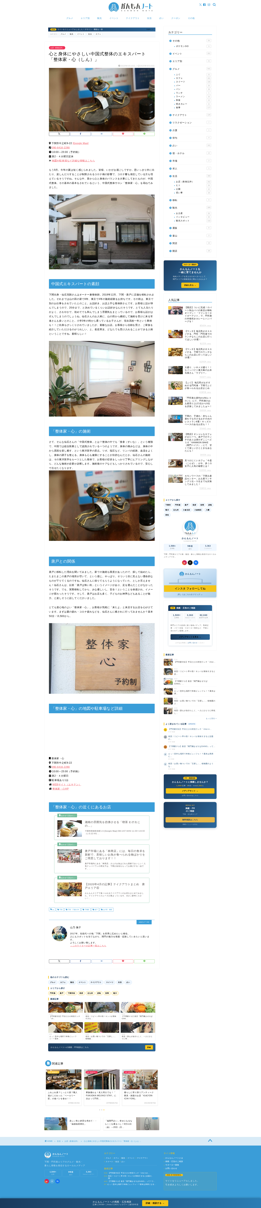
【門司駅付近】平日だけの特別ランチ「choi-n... (189, 729)
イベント (113, 18)
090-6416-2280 (61, 147)
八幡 (207, 510)
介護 (190, 130)
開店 (191, 251)
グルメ (69, 18)
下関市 (168, 505)
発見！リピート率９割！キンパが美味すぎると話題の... (190, 737)
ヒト (193, 185)
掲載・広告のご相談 (173, 1161)
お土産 (193, 213)
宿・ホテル (191, 153)
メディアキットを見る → (190, 637)
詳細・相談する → (155, 1203)
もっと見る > (211, 718)
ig (184, 563)
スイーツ (109, 982)
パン (193, 89)
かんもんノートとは (173, 1158)
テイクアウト (133, 18)
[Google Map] (81, 143)
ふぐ (193, 74)
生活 (149, 18)
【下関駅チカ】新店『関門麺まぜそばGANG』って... (191, 746)
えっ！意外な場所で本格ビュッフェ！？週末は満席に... (190, 755)
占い (161, 18)
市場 (190, 161)
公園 (193, 189)
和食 (193, 100)
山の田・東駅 (107, 909)
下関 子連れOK (73, 909)
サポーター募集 (171, 1165)
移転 (190, 200)
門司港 (52, 993)
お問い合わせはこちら (190, 795)
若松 (167, 515)
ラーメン (193, 96)
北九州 (90, 993)
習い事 (193, 193)
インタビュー (193, 217)
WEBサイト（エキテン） (66, 784)
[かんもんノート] (130, 11)
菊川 (115, 993)
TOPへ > (149, 29)
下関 (60, 909)
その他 (191, 18)
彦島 (99, 993)
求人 (190, 168)
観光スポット (193, 221)
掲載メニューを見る (190, 824)
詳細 (149, 1047)
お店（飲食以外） (57, 48)
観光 (99, 18)
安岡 (107, 993)
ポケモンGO (192, 46)
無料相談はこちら (190, 820)
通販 (190, 228)
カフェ (98, 34)
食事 (193, 107)
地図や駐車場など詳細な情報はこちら (73, 160)
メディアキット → (190, 791)
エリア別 (85, 18)
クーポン (175, 18)
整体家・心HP (60, 788)
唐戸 (96, 909)
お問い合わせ (193, 643)
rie (53, 909)
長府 (81, 993)
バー (193, 85)
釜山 (190, 235)
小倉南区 (198, 510)
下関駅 (86, 909)
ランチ (192, 93)
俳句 (190, 138)
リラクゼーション (190, 122)
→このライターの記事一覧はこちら (88, 946)
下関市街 (71, 993)
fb (196, 563)
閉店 (191, 243)
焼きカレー (193, 104)
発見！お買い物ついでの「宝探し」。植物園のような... (190, 765)
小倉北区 (186, 510)
